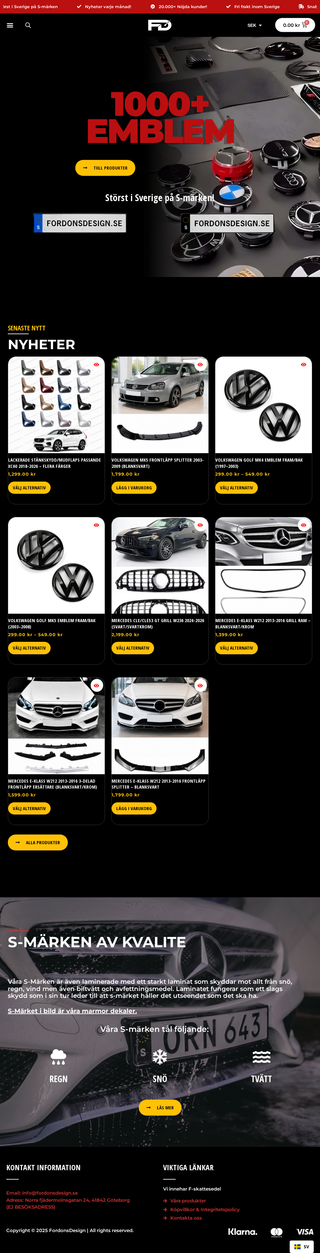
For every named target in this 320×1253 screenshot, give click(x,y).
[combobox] (302, 1247)
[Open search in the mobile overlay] (28, 25)
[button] (12, 25)
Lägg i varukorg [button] (134, 487)
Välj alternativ (29, 487)
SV (306, 1247)
